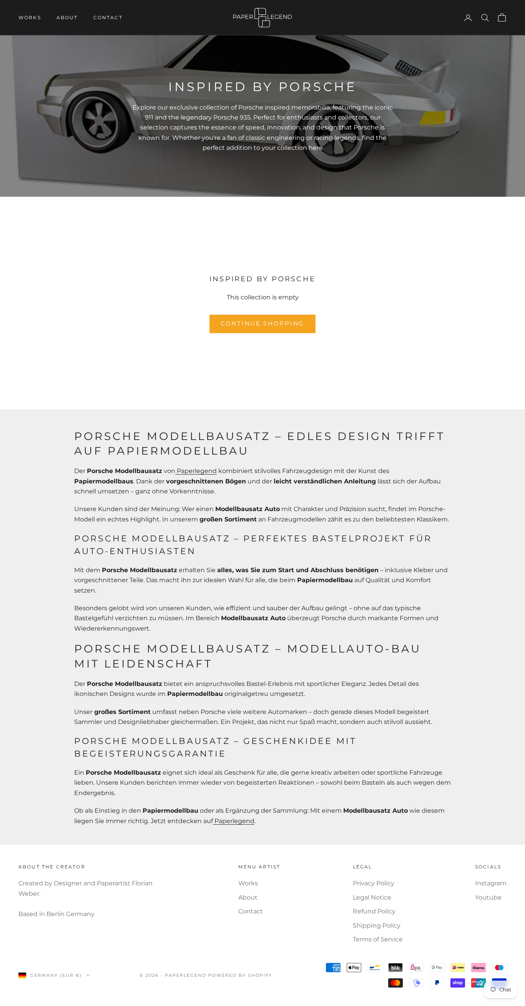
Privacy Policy (373, 883)
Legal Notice (372, 897)
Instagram (491, 883)
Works (29, 17)
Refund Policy (374, 911)
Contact (108, 17)
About (67, 17)
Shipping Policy (376, 925)
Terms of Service (378, 939)
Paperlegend (196, 471)
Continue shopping (262, 323)
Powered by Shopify (240, 975)
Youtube (488, 897)
